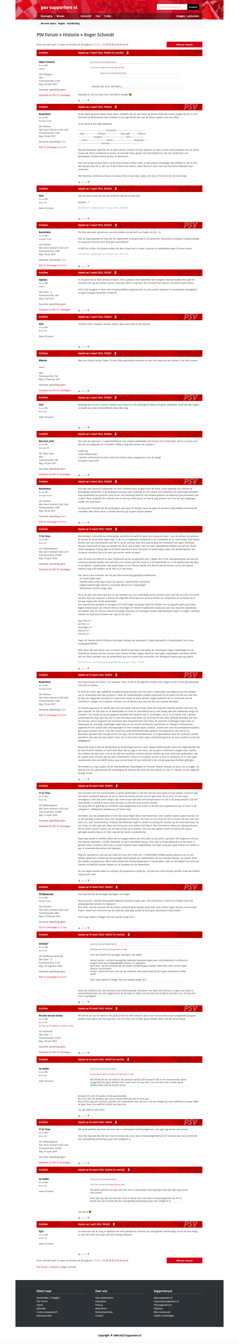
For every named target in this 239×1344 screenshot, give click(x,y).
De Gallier (44, 1068)
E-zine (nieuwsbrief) (47, 1312)
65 (127, 44)
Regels (61, 23)
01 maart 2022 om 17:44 (115, 68)
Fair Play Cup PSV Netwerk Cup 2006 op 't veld (56, 1026)
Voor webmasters (104, 1297)
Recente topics (48, 23)
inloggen (180, 16)
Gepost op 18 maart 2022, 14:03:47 (95, 1008)
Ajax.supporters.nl (163, 1297)
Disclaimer (100, 1301)
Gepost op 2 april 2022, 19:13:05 (94, 1224)
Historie (71, 34)
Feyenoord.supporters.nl (166, 1301)
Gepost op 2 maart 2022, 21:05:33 (95, 317)
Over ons (101, 1291)
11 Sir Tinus (94, 68)
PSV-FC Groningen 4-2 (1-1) (52, 977)
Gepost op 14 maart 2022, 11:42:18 (95, 529)
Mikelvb (43, 360)
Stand (40, 1305)
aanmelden (193, 16)
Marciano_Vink (46, 441)
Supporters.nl (163, 1291)
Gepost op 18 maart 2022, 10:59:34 (95, 786)
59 (110, 44)
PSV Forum (47, 34)
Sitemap (158, 1308)
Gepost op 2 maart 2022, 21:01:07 (94, 272)
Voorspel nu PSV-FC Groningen (54, 95)
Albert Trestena (47, 62)
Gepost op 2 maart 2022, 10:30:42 (95, 107)
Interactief (85, 16)
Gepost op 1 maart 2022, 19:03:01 (94, 52)
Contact (99, 1315)
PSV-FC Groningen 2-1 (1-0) (52, 927)
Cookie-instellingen (164, 1315)
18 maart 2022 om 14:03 (125, 1074)
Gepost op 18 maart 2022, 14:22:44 (95, 1169)
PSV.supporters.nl (163, 1305)
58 (107, 44)
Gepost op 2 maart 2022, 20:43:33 (95, 188)
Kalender (41, 1308)
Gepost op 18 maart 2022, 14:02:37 (95, 934)
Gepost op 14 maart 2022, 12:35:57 (95, 675)
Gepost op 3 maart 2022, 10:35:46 (95, 434)
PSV (46, 66)
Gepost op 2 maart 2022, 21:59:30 (95, 397)
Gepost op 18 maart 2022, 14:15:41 (95, 1122)
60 (113, 44)
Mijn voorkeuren (162, 1312)
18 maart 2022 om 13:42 (118, 950)
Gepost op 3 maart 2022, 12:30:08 (95, 481)
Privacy (99, 1305)
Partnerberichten (104, 1312)
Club (98, 16)
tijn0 (41, 195)
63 (121, 44)
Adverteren (101, 1308)
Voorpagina (47, 16)
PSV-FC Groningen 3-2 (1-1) (52, 147)
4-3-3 (63, 141)
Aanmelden (42, 1297)
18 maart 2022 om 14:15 (115, 1185)
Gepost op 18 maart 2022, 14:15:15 (95, 1059)
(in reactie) (118, 52)
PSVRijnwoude (46, 894)
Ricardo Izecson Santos (51, 1015)
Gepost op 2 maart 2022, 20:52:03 (95, 225)
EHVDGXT (43, 944)
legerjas (43, 279)
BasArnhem (45, 114)
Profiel (107, 16)
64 (124, 44)
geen (63, 89)
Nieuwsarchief (44, 1315)
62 (118, 44)
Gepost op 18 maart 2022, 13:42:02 (95, 887)
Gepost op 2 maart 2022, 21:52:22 (94, 353)
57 (104, 44)
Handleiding (73, 23)
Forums (72, 16)
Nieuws (60, 16)
